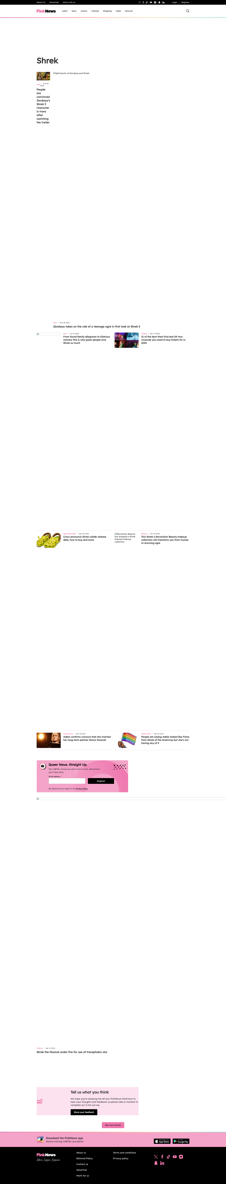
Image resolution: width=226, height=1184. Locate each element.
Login (174, 2)
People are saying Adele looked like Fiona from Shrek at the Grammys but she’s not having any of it (165, 740)
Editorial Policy (84, 1158)
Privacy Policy (82, 789)
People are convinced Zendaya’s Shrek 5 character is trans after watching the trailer (43, 106)
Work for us (82, 1175)
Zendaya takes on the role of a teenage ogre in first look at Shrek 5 (96, 326)
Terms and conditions (124, 1152)
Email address (58, 776)
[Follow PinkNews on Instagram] (181, 1157)
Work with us (69, 2)
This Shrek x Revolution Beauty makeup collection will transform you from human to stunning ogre (165, 539)
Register (185, 2)
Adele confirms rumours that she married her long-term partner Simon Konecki (87, 738)
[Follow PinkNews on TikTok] (168, 1157)
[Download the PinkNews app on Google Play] (181, 1141)
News (74, 11)
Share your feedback (84, 1112)
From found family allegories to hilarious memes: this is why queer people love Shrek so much (86, 339)
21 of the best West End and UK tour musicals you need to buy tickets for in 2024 (163, 339)
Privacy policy (120, 1158)
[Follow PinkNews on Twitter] (156, 1157)
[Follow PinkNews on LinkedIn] (163, 2)
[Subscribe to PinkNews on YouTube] (175, 1157)
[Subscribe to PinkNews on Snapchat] (156, 1164)
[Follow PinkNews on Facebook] (162, 1157)
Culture (84, 11)
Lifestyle (95, 11)
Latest (64, 11)
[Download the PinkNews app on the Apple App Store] (162, 1141)
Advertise (54, 2)
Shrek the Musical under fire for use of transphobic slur (72, 1052)
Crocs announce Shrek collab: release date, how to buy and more (84, 538)
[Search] (187, 11)
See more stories (113, 1125)
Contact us (82, 1164)
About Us (41, 2)
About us (81, 1152)
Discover (129, 11)
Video (118, 11)
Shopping (107, 11)
